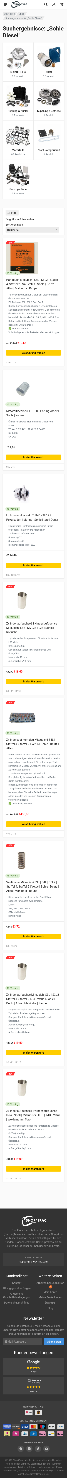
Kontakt (16, 1283)
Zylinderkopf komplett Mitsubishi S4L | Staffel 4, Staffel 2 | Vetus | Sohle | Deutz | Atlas (32, 744)
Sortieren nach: (15, 224)
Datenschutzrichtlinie (16, 1302)
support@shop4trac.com (33, 1261)
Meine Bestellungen (50, 1297)
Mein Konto (50, 1292)
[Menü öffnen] (5, 4)
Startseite (9, 13)
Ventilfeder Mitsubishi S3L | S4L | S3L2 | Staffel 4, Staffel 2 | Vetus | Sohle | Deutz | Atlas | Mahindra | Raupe (32, 887)
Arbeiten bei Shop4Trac (50, 1284)
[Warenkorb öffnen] (62, 4)
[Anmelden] (54, 4)
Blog (50, 1308)
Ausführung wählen (33, 352)
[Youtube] (46, 1449)
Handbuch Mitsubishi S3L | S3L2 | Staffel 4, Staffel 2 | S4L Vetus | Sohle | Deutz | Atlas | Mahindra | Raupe (32, 284)
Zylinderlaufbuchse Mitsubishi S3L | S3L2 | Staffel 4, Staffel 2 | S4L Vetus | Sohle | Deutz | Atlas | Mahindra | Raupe (33, 999)
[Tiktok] (38, 1449)
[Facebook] (21, 1449)
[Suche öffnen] (46, 4)
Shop (21, 13)
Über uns (50, 1302)
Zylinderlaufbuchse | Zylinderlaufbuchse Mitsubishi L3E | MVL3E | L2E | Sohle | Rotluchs (31, 628)
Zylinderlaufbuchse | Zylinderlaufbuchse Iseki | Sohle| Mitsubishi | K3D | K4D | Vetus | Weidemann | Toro (33, 1115)
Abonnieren (54, 1341)
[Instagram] (29, 1449)
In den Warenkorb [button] (33, 457)
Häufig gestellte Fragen (17, 1288)
